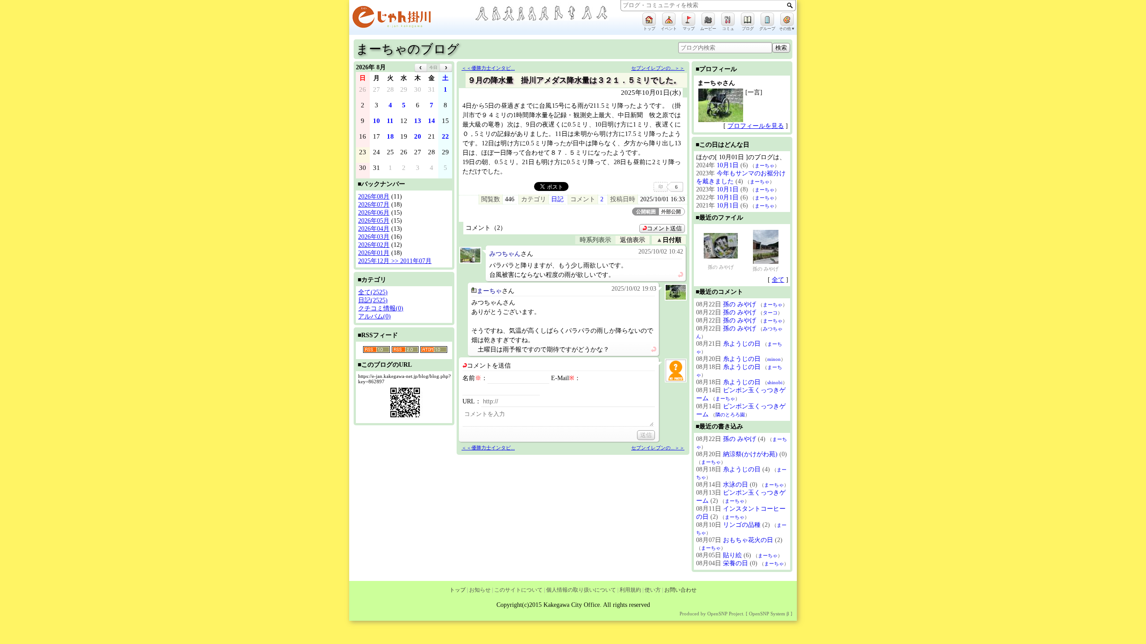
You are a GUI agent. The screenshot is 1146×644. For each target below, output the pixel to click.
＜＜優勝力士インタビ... (488, 68)
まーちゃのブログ (407, 49)
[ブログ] (747, 19)
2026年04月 (373, 228)
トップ (457, 590)
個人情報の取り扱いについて (581, 590)
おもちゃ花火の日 (748, 540)
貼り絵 (732, 555)
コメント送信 (664, 228)
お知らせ (480, 590)
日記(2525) (373, 300)
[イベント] (669, 19)
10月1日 (728, 165)
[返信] (680, 275)
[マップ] (688, 19)
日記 (557, 199)
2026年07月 (373, 204)
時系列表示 (595, 240)
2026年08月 (373, 196)
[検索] (789, 5)
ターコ (770, 312)
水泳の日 (735, 484)
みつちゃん (505, 253)
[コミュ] (728, 19)
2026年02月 (373, 245)
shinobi (775, 382)
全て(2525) (373, 292)
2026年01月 (373, 253)
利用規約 (630, 590)
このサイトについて (518, 590)
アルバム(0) (374, 316)
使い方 (653, 590)
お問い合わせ (680, 590)
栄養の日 (735, 563)
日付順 (672, 240)
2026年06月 (373, 212)
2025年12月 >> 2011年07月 (395, 261)
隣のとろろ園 (730, 414)
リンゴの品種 (742, 524)
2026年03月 (373, 236)
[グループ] (767, 19)
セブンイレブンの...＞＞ (657, 68)
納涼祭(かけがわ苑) (750, 454)
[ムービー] (708, 19)
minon (774, 359)
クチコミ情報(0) (380, 308)
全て (778, 279)
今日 (433, 67)
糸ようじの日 (742, 343)
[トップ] (649, 19)
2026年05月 (373, 220)
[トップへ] (412, 19)
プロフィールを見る (755, 126)
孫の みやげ (721, 267)
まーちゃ (489, 291)
